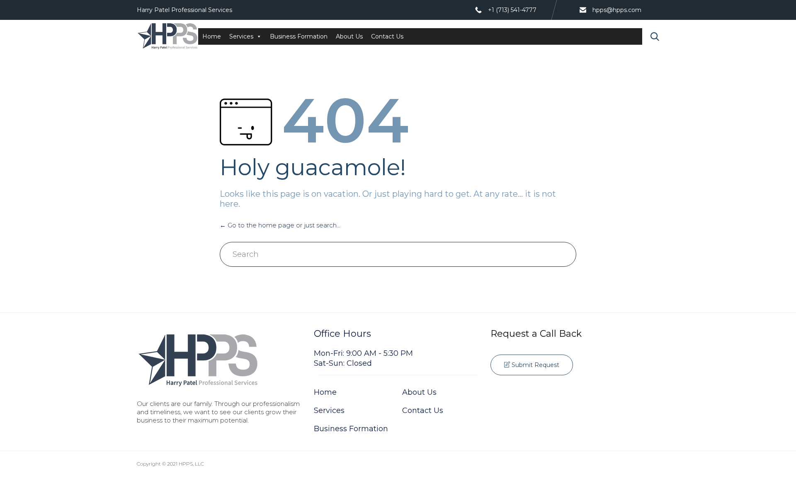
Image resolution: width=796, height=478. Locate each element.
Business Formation (299, 36)
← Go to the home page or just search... (280, 225)
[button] (531, 365)
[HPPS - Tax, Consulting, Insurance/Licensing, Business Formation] (167, 36)
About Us (349, 36)
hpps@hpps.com (616, 10)
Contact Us (387, 36)
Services (241, 36)
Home (211, 36)
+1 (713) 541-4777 (512, 10)
